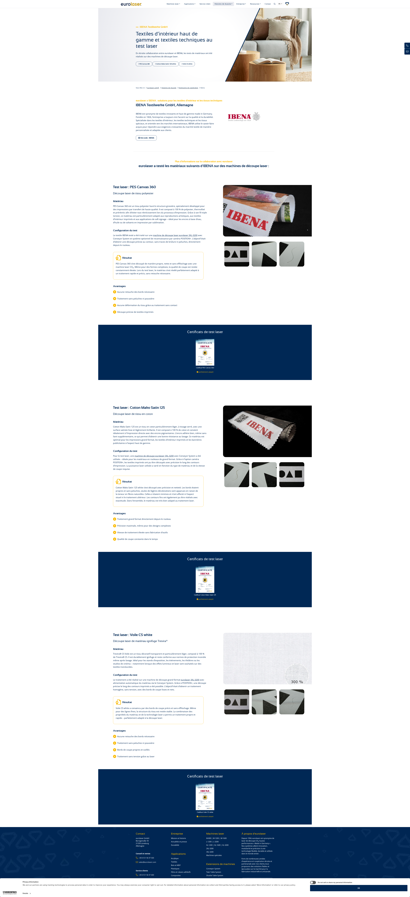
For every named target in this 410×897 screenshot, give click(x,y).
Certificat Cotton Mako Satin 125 (205, 595)
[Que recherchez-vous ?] (274, 4)
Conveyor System (213, 868)
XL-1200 (209, 845)
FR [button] (280, 4)
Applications (189, 4)
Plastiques (175, 868)
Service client (205, 4)
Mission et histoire (178, 838)
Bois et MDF (176, 865)
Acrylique (175, 858)
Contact (268, 4)
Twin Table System (213, 872)
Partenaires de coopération (188, 88)
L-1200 (209, 841)
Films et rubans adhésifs (181, 872)
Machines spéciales (214, 855)
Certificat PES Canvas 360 (205, 368)
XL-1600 (217, 845)
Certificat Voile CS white (205, 812)
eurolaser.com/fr (153, 88)
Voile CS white (187, 64)
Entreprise (240, 4)
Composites (176, 875)
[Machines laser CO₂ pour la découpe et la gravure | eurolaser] (143, 4)
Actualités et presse (179, 841)
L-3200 (216, 841)
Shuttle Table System (214, 875)
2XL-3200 (209, 848)
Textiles (174, 862)
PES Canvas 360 (144, 64)
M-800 (208, 838)
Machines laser (173, 4)
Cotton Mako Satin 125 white (166, 64)
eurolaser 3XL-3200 (190, 679)
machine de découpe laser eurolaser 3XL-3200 (175, 235)
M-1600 (224, 838)
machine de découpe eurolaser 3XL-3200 (154, 455)
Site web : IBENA (147, 138)
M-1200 (216, 838)
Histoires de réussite (223, 4)
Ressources (254, 4)
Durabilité (175, 845)
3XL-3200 (209, 852)
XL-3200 (225, 845)
